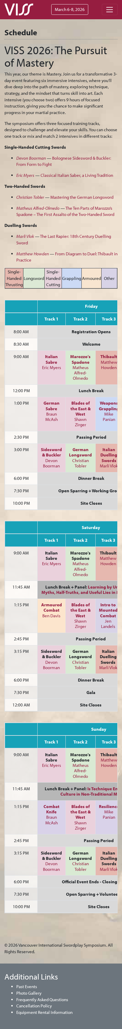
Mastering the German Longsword (81, 197)
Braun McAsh (51, 416)
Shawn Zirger (80, 421)
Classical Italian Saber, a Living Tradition (77, 175)
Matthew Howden (109, 364)
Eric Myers (51, 367)
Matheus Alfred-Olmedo (81, 373)
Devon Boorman (51, 463)
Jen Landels (108, 623)
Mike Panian (109, 416)
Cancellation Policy (34, 1006)
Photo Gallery (28, 993)
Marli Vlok (109, 466)
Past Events (26, 986)
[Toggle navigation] (110, 9)
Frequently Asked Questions (42, 999)
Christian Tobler (80, 463)
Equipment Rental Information (44, 1012)
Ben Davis (51, 615)
